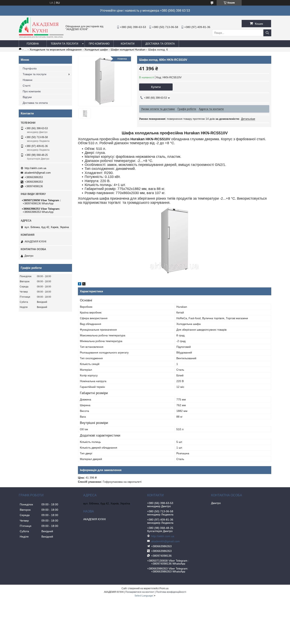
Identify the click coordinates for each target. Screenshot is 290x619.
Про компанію (99, 43)
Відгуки (27, 97)
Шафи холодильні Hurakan (128, 49)
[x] (83, 284)
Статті (26, 85)
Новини (27, 79)
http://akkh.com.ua (35, 168)
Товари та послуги (64, 43)
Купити (156, 87)
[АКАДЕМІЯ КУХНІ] (41, 36)
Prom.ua (163, 588)
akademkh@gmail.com (37, 172)
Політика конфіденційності (171, 592)
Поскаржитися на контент (139, 592)
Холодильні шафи (96, 49)
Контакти (127, 43)
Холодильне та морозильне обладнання (56, 49)
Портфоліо (30, 68)
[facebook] (79, 284)
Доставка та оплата (160, 43)
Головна (33, 43)
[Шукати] (267, 32)
